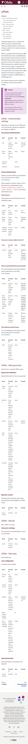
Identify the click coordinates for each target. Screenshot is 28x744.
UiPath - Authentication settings (9, 18)
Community (8, 731)
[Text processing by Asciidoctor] (23, 698)
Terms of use (14, 733)
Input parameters (7, 38)
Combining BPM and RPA (12, 68)
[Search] (19, 2)
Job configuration (7, 36)
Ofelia (15, 731)
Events (21, 731)
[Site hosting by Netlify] (23, 700)
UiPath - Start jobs (6, 34)
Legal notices (22, 736)
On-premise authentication (9, 20)
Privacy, (17, 736)
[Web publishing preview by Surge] (21, 703)
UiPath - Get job (6, 30)
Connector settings (7, 32)
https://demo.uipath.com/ (23, 144)
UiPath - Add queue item (8, 24)
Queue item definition (8, 26)
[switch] (23, 2)
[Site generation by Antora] (19, 698)
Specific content (7, 28)
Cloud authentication (8, 22)
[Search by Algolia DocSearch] (19, 700)
